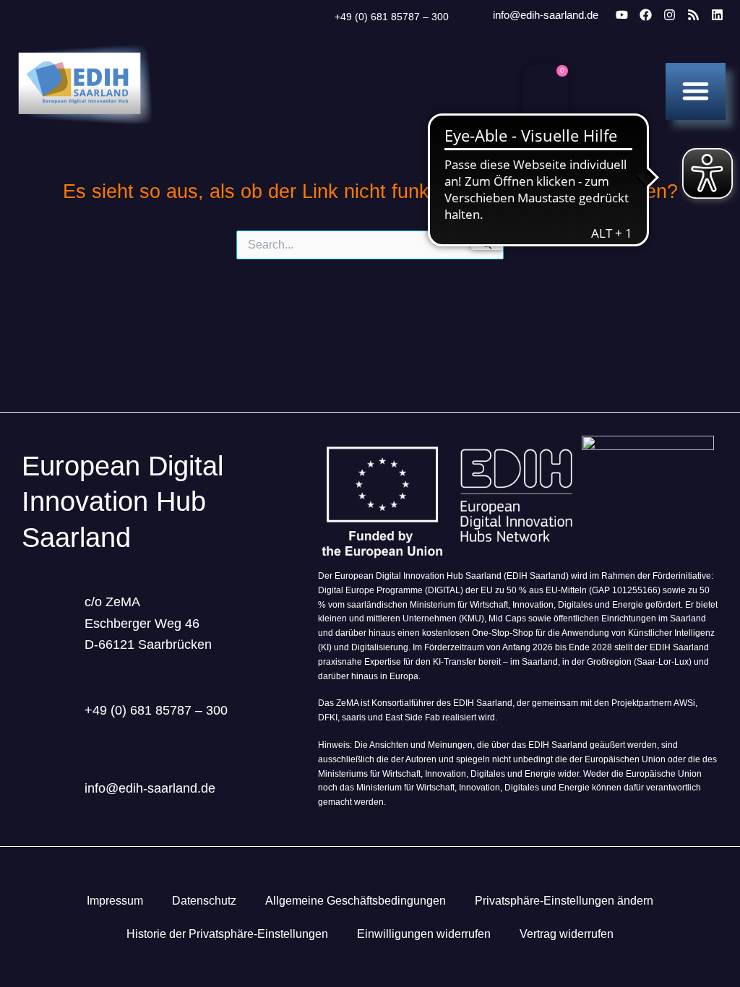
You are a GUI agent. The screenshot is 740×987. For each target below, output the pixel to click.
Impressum (115, 901)
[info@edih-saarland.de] (473, 16)
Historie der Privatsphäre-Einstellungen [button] (227, 934)
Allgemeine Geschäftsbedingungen (355, 901)
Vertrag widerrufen (567, 934)
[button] (696, 90)
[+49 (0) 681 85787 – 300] (316, 17)
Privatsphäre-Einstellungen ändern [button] (564, 901)
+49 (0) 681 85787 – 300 (392, 16)
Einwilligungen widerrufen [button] (424, 934)
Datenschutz (204, 901)
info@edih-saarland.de (545, 15)
